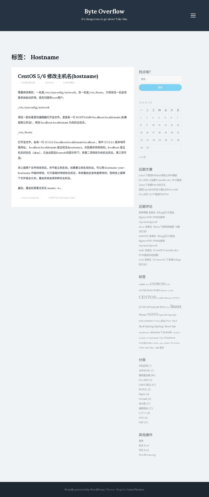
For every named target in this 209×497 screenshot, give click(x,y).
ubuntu (155, 332)
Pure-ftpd (171, 320)
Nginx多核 (163, 315)
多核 (147, 348)
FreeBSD (160, 298)
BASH (156, 290)
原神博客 (143, 212)
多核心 (152, 348)
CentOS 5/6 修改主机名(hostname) (58, 76)
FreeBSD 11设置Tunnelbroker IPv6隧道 (160, 180)
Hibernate (168, 298)
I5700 (142, 307)
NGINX (153, 314)
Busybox (164, 290)
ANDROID (157, 284)
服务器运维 (144, 375)
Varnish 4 (176, 332)
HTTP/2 (176, 298)
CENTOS (53, 197)
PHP (141, 422)
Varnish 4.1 (143, 338)
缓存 (162, 347)
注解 (157, 348)
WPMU (141, 348)
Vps (162, 337)
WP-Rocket (175, 343)
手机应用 (143, 365)
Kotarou (49, 82)
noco (142, 226)
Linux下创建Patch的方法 (152, 184)
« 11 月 (142, 157)
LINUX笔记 (68, 82)
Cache (170, 290)
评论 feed (144, 450)
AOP (168, 284)
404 (147, 284)
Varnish (166, 332)
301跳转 (142, 284)
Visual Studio (153, 338)
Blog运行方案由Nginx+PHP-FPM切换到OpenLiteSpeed (156, 217)
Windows (169, 337)
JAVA (141, 417)
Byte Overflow (104, 11)
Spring (149, 326)
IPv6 (162, 307)
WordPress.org (147, 454)
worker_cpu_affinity (161, 343)
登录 (141, 440)
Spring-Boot (163, 326)
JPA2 (168, 307)
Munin (142, 314)
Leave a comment (30, 197)
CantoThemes (135, 489)
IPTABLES (153, 307)
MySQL (143, 389)
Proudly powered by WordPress (84, 489)
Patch (157, 321)
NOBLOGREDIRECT (147, 321)
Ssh (174, 326)
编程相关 (143, 408)
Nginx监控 (172, 315)
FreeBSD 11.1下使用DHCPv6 (154, 194)
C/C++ (142, 413)
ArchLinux (146, 290)
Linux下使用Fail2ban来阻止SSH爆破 (158, 175)
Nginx (142, 394)
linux (72, 197)
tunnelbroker (144, 332)
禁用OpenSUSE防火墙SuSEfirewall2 (158, 189)
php (163, 320)
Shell (142, 326)
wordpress (145, 342)
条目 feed (144, 445)
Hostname (64, 197)
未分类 (142, 403)
